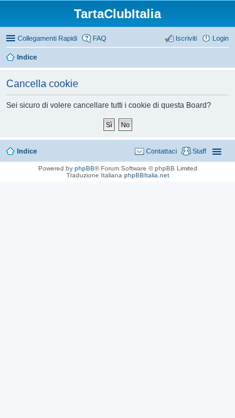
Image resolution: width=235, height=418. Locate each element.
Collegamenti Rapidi (47, 38)
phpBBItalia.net (146, 175)
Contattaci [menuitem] (161, 151)
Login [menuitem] (220, 38)
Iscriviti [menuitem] (186, 38)
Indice (27, 57)
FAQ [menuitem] (100, 38)
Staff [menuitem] (199, 151)
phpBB (85, 168)
